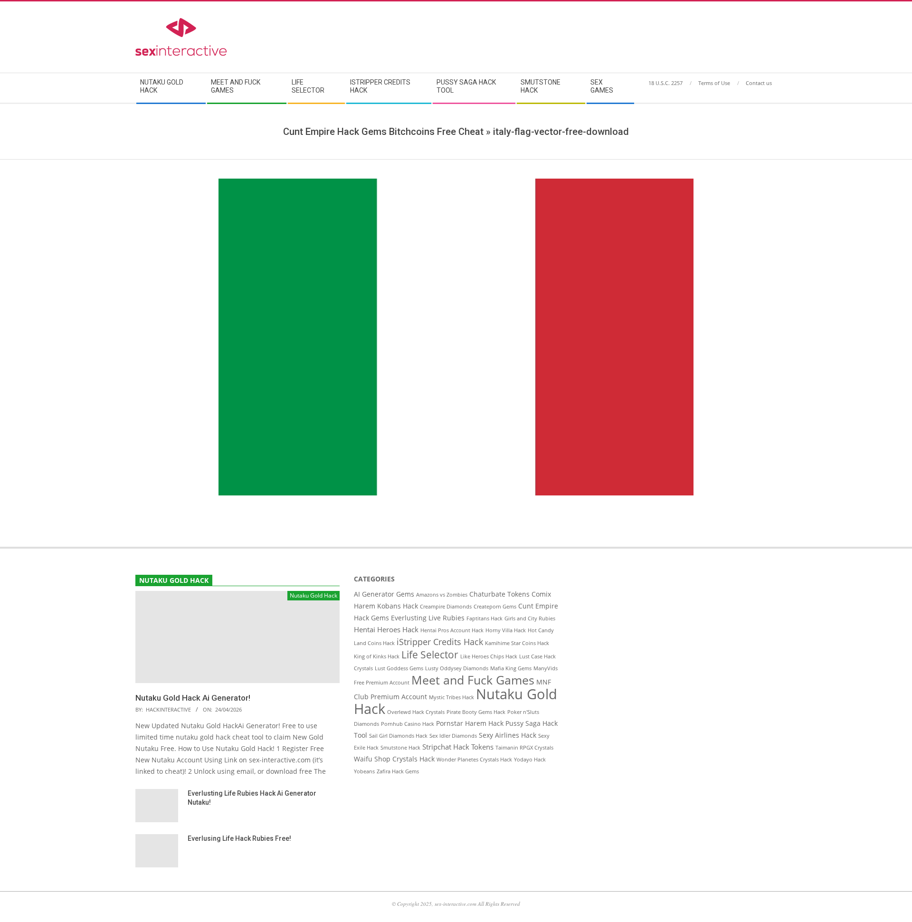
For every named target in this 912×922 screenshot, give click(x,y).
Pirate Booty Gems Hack (475, 712)
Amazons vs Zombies (441, 594)
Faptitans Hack (484, 618)
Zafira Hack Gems (398, 771)
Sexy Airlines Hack (507, 735)
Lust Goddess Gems (399, 668)
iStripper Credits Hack (440, 641)
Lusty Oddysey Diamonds (456, 668)
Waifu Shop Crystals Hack (394, 759)
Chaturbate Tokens (499, 594)
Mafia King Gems (511, 668)
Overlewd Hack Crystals (416, 712)
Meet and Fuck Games (472, 680)
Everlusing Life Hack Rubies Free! (239, 838)
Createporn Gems (495, 606)
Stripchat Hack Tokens (458, 747)
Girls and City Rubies (529, 618)
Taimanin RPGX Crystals (524, 747)
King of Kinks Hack (376, 656)
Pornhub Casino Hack (407, 724)
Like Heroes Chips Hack (488, 656)
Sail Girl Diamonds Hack (398, 735)
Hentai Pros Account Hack (452, 630)
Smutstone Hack (400, 747)
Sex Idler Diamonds (453, 735)
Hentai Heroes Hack (386, 630)
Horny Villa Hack (505, 630)
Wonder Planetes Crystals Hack (474, 759)
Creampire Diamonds (446, 606)
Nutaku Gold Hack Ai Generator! (192, 698)
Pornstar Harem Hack (470, 723)
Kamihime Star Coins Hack (517, 643)
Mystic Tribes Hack (451, 697)
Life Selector (429, 654)
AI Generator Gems (384, 594)
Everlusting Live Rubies (428, 618)
